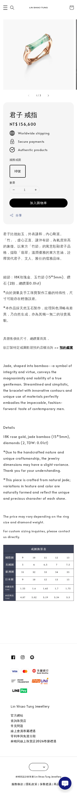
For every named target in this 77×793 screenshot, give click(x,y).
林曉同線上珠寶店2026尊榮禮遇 (33, 741)
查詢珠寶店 (18, 721)
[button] (5, 7)
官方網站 (17, 715)
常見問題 (17, 726)
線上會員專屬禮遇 (23, 731)
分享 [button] (19, 215)
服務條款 (17, 784)
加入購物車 (38, 202)
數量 (12, 182)
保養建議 (46, 784)
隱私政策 (31, 784)
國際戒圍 (15, 160)
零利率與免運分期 (23, 736)
